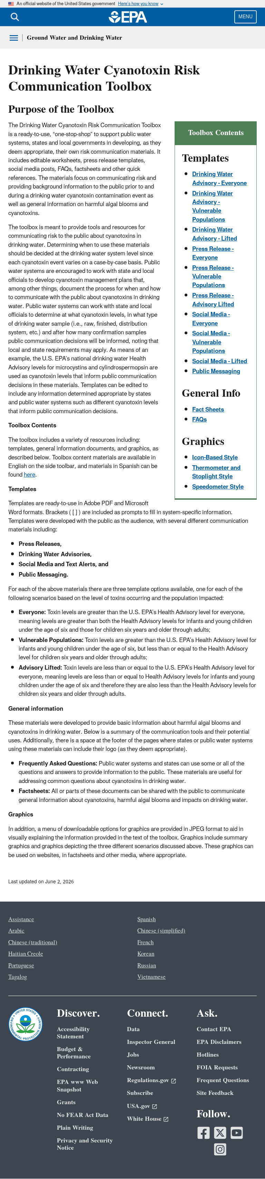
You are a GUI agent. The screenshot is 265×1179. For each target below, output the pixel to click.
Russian (146, 965)
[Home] (128, 17)
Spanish (146, 919)
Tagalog (17, 977)
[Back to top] (246, 1160)
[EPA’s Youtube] (237, 1133)
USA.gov (138, 1106)
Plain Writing (75, 1127)
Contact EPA (214, 1029)
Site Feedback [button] (215, 1093)
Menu (245, 17)
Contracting (73, 1069)
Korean (145, 954)
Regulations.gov (148, 1080)
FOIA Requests (217, 1067)
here (29, 475)
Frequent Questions (223, 1080)
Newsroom (141, 1067)
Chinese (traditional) (32, 942)
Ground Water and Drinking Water (74, 37)
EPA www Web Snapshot (77, 1085)
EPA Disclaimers (219, 1042)
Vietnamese (151, 977)
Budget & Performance (74, 1053)
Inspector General (151, 1042)
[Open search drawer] (14, 16)
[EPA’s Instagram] (220, 1149)
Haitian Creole (25, 954)
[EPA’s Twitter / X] (220, 1133)
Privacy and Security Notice (85, 1144)
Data (133, 1029)
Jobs (133, 1054)
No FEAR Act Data (82, 1115)
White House (144, 1118)
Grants (66, 1102)
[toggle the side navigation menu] (13, 37)
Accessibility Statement (73, 1033)
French (145, 942)
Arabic (16, 931)
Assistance (21, 919)
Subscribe (140, 1093)
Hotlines (208, 1054)
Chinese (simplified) (161, 931)
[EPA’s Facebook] (203, 1133)
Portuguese (21, 965)
